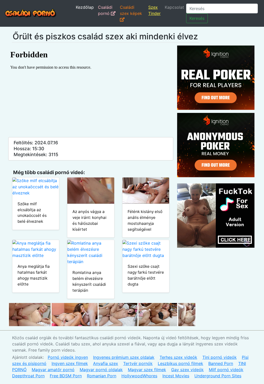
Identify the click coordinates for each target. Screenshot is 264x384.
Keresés (196, 18)
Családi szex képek (131, 10)
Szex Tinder (154, 10)
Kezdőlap (85, 7)
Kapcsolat (174, 7)
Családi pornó (105, 10)
